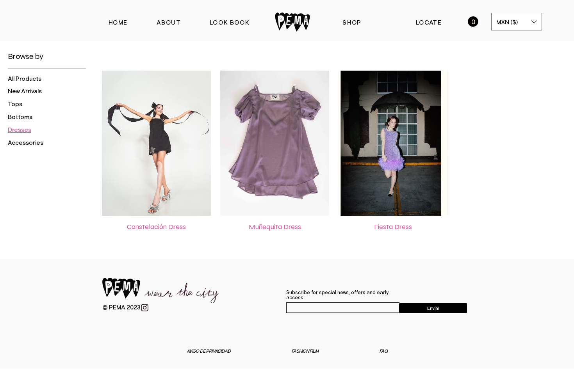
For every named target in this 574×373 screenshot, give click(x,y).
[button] (473, 21)
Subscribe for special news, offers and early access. (337, 295)
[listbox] (516, 21)
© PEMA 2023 (121, 307)
